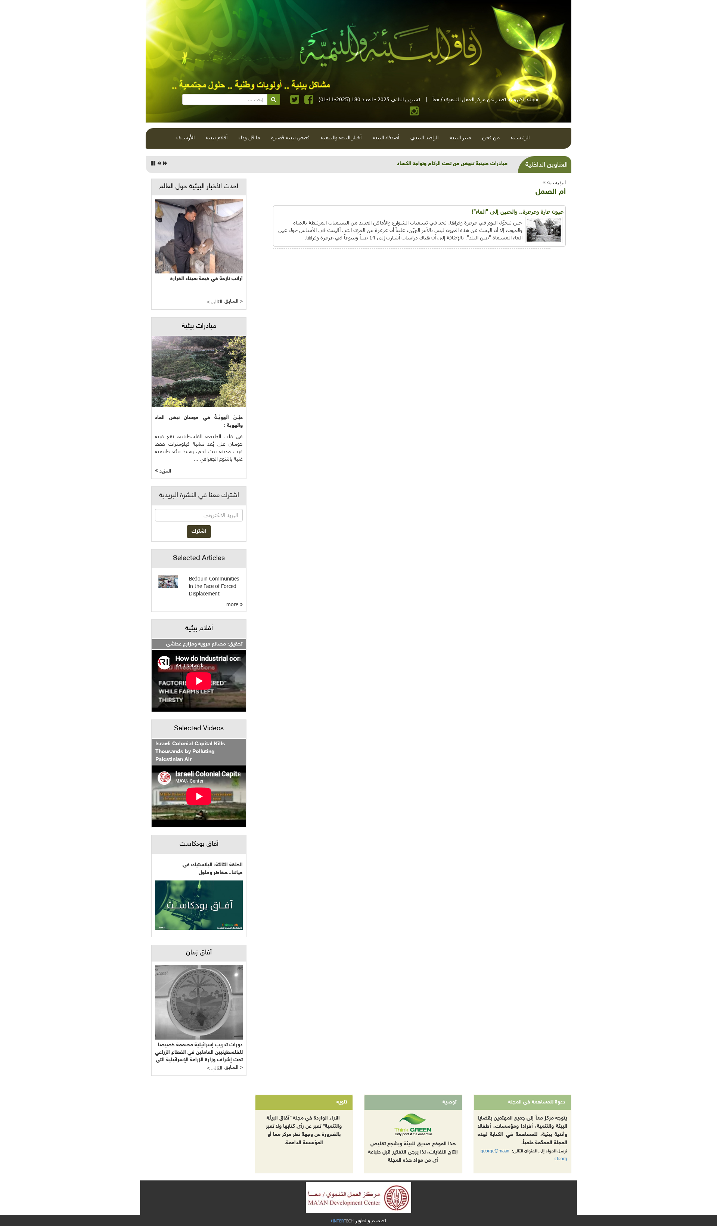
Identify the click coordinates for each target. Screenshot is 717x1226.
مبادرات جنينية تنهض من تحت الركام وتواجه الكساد (452, 164)
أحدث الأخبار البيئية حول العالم (198, 187)
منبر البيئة (460, 137)
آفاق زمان (199, 953)
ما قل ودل (249, 137)
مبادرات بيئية (199, 326)
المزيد (164, 471)
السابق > (233, 301)
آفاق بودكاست (199, 844)
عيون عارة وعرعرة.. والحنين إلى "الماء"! (518, 211)
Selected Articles (199, 558)
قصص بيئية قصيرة (290, 137)
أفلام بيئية (216, 137)
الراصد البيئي (424, 137)
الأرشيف (185, 137)
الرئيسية (520, 137)
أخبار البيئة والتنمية (341, 137)
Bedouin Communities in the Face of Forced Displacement (214, 586)
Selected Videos (199, 729)
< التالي (214, 302)
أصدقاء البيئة (386, 137)
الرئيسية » (554, 182)
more (233, 604)
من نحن (491, 137)
